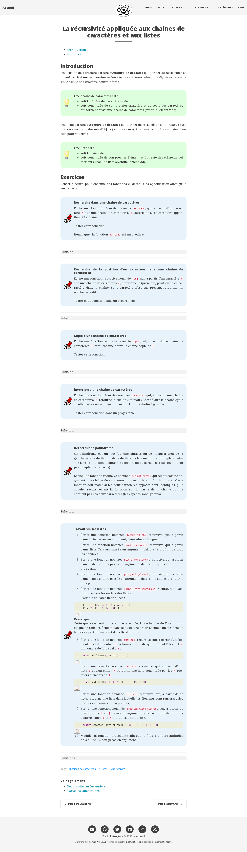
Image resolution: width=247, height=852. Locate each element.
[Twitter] (117, 829)
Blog (161, 7)
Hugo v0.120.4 (98, 841)
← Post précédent (78, 803)
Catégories (225, 7)
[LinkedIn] (130, 829)
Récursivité (118, 768)
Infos (149, 7)
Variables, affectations (83, 791)
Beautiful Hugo (134, 841)
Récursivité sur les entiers (86, 786)
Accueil (8, 8)
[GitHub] (105, 829)
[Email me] (92, 829)
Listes (104, 768)
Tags (241, 7)
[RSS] (155, 829)
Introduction (76, 50)
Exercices (74, 54)
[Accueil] (123, 10)
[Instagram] (142, 829)
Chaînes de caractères (83, 768)
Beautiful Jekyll (163, 841)
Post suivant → (170, 803)
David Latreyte (111, 836)
